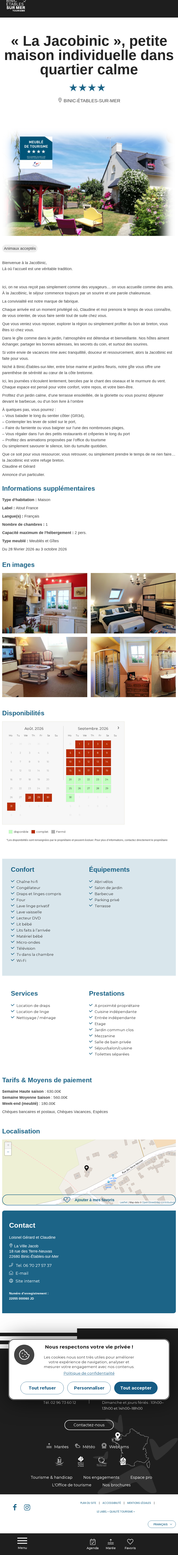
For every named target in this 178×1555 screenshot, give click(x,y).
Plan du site (88, 1503)
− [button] (8, 1152)
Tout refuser (42, 1388)
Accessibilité (111, 1503)
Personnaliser (89, 1388)
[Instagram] (29, 1507)
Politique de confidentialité (89, 1373)
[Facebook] (16, 1507)
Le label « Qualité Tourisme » (116, 1511)
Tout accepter (136, 1388)
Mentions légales (139, 1503)
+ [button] (8, 1145)
